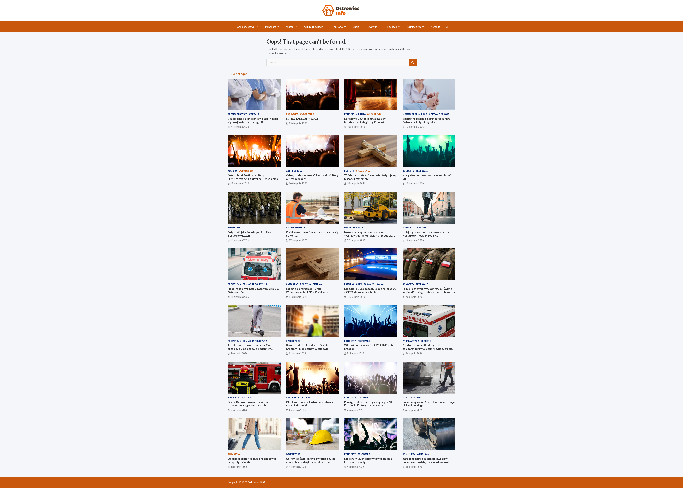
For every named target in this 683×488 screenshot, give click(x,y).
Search (413, 62)
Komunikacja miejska (416, 454)
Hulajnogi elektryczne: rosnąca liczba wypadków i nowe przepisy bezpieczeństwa (426, 235)
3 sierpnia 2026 (413, 466)
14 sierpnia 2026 (414, 183)
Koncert (349, 114)
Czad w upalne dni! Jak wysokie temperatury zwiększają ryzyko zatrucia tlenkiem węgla (427, 349)
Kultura (361, 114)
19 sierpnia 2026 (356, 126)
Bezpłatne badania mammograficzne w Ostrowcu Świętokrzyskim (426, 120)
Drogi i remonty (295, 227)
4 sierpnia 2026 (297, 410)
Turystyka (371, 26)
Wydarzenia (307, 114)
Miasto (289, 26)
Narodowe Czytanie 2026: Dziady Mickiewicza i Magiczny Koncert (365, 120)
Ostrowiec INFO (256, 482)
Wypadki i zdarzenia (415, 227)
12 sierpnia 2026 (298, 240)
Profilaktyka (429, 114)
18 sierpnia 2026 (240, 183)
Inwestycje (293, 341)
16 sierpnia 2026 (298, 183)
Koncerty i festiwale (415, 171)
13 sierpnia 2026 (240, 240)
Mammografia (411, 114)
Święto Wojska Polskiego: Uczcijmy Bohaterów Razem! (249, 233)
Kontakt (435, 26)
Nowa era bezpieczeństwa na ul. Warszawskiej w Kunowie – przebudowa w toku (370, 235)
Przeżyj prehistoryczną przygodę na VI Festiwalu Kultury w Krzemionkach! (368, 403)
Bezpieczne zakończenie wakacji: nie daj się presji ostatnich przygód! (253, 120)
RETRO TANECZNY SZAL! (302, 118)
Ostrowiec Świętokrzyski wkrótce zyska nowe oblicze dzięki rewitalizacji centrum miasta (311, 462)
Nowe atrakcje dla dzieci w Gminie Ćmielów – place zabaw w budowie (307, 347)
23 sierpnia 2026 (240, 126)
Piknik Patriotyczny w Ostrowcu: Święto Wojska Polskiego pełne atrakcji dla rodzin (429, 290)
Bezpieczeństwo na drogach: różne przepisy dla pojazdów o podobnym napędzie (249, 349)
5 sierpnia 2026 (355, 353)
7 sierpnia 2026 (413, 296)
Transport (270, 26)
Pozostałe (234, 227)
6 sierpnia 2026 (297, 353)
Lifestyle (392, 26)
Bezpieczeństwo (245, 26)
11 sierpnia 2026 (240, 296)
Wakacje (254, 114)
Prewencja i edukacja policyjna (247, 284)
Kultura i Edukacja (313, 26)
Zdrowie (338, 26)
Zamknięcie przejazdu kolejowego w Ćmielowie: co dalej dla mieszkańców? (426, 460)
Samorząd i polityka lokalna (304, 284)
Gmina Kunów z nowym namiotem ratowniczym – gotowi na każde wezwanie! (248, 405)
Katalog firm (414, 26)
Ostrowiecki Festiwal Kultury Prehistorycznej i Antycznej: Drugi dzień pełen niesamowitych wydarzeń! (253, 179)
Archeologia (294, 171)
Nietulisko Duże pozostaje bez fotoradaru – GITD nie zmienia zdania (370, 290)
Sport (356, 26)
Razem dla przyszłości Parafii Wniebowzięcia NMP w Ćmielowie (307, 290)
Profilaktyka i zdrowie (417, 341)
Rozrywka (292, 114)
